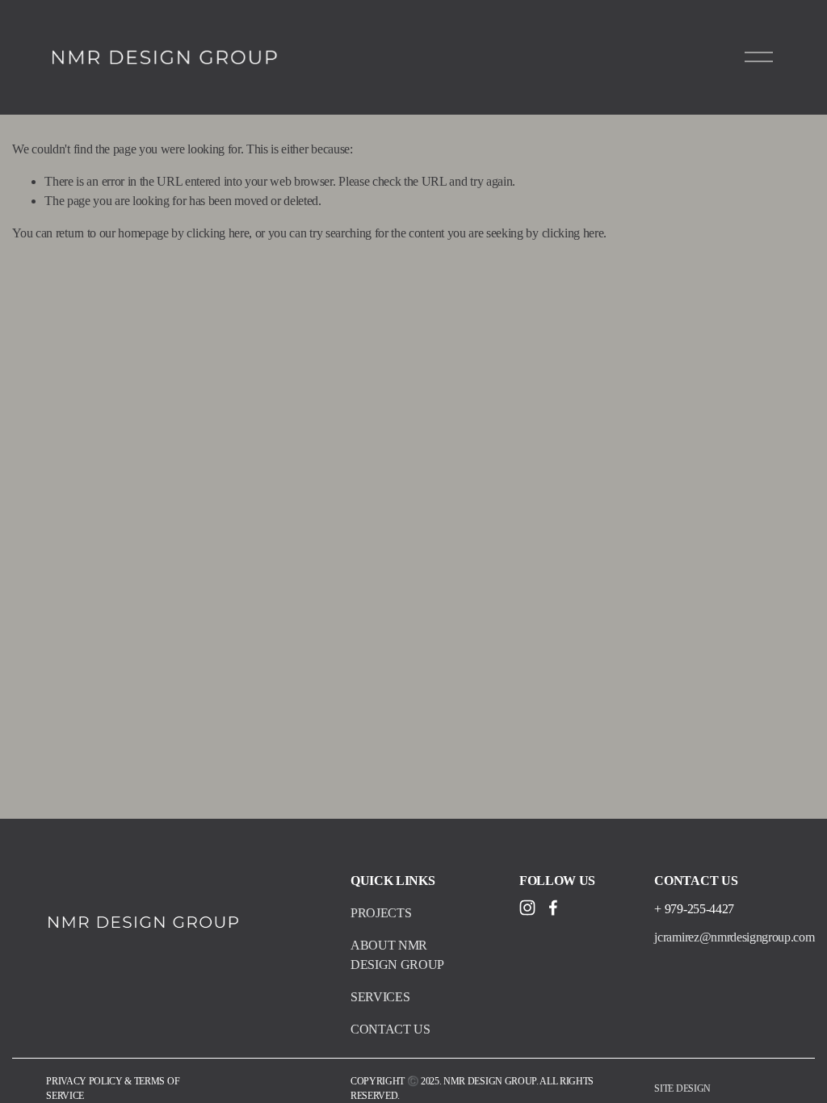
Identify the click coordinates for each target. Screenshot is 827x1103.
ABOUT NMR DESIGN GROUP (397, 954)
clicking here (218, 233)
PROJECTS (381, 913)
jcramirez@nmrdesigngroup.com (734, 937)
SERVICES (380, 997)
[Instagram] (527, 908)
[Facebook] (553, 908)
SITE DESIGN (682, 1088)
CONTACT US (390, 1029)
